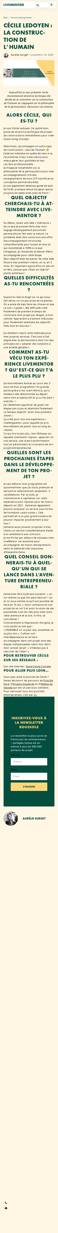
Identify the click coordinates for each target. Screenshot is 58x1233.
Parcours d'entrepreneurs (21, 17)
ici (35, 694)
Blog (5, 17)
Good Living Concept (38, 666)
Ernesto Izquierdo (24, 684)
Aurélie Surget (19, 54)
